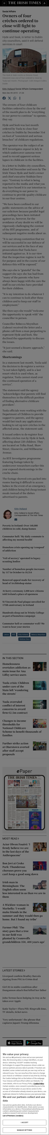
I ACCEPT (24, 1122)
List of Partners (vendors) (13, 1116)
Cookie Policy (38, 1084)
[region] (24, 1090)
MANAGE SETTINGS (24, 1130)
